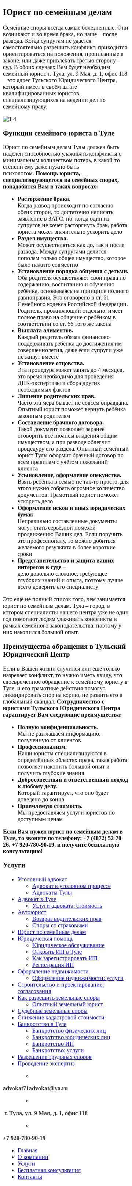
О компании (33, 1157)
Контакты (30, 1177)
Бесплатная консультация (49, 1170)
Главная (27, 1150)
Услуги (26, 1163)
